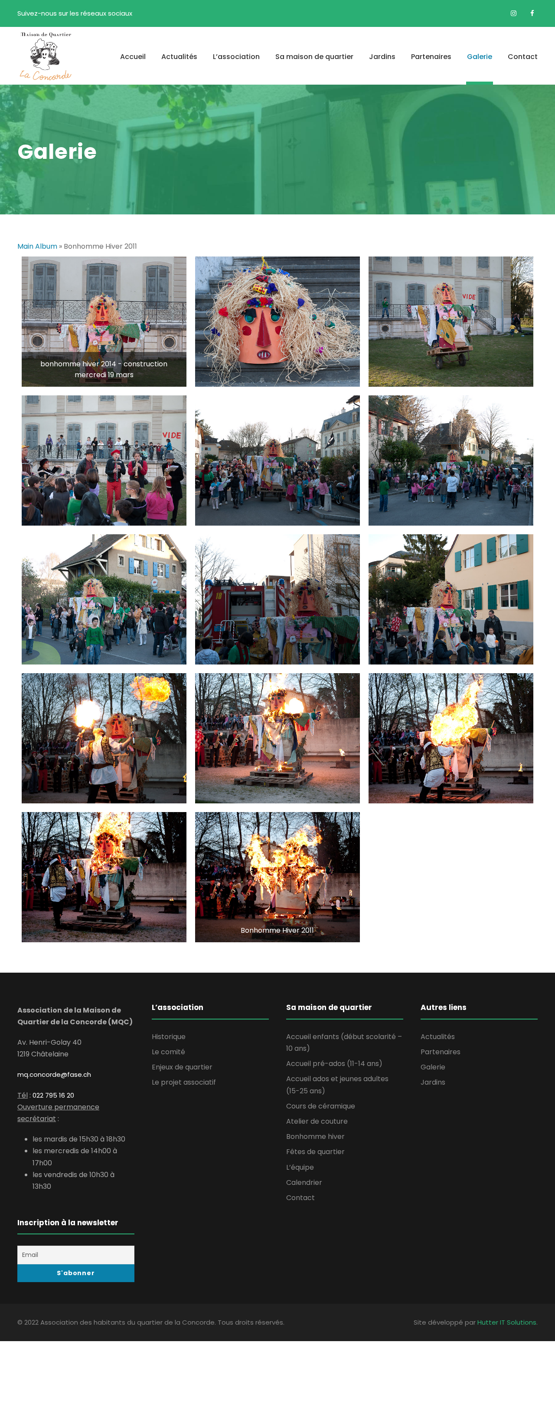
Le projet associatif (184, 1082)
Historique (169, 1037)
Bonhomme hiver (315, 1136)
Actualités (179, 57)
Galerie (479, 57)
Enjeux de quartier (182, 1067)
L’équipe (300, 1167)
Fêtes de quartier (315, 1152)
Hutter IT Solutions (506, 1322)
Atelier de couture (317, 1121)
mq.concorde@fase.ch (54, 1074)
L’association (236, 57)
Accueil (133, 57)
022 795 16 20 (53, 1095)
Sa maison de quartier (314, 57)
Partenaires (431, 57)
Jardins (382, 57)
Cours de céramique (320, 1106)
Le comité (168, 1052)
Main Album (37, 246)
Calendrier (304, 1182)
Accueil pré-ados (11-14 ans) (334, 1064)
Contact (523, 57)
